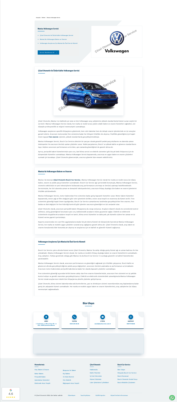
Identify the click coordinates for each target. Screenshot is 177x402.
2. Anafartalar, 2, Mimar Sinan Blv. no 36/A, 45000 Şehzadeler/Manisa (46, 324)
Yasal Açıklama (85, 395)
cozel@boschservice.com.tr (102, 324)
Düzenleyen (71, 395)
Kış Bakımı (66, 373)
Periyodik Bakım (40, 377)
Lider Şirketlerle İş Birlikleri (99, 382)
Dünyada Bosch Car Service (127, 373)
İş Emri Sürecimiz (96, 376)
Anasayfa (38, 17)
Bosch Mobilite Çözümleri (126, 382)
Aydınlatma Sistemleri (42, 380)
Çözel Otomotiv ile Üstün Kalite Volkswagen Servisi (56, 35)
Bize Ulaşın (121, 370)
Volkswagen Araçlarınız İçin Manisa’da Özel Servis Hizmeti (59, 43)
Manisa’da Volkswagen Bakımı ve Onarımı (53, 39)
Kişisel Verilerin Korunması (119, 395)
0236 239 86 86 (74, 324)
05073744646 (131, 324)
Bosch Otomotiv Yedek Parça (127, 379)
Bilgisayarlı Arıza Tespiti (71, 383)
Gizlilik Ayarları (100, 395)
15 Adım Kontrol (68, 377)
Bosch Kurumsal (123, 376)
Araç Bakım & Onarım (42, 370)
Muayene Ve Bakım (69, 370)
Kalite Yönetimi (95, 373)
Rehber (43, 17)
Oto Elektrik (67, 380)
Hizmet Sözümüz (95, 379)
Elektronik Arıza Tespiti (42, 383)
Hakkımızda (94, 370)
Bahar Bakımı (39, 373)
